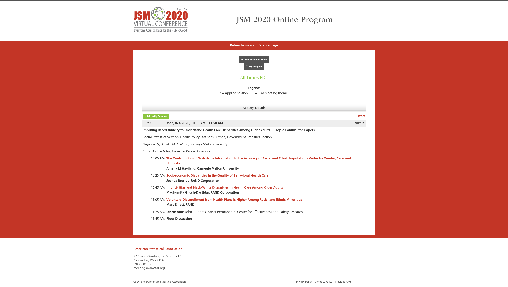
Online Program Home (255, 59)
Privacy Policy (304, 281)
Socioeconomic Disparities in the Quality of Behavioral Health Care (217, 175)
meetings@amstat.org (149, 268)
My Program (255, 66)
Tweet (360, 116)
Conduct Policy (323, 281)
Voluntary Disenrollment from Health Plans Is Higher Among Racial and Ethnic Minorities (234, 200)
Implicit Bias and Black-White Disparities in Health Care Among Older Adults (224, 188)
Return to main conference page (254, 45)
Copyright (139, 281)
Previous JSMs (343, 281)
